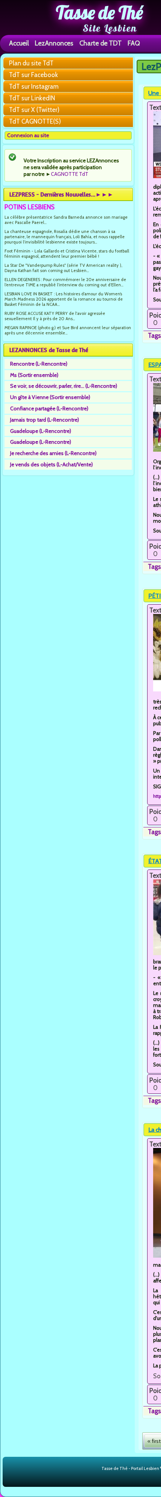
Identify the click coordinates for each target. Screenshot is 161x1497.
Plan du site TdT (31, 63)
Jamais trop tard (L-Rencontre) (44, 419)
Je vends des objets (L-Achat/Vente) (51, 464)
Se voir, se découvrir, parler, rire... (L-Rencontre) (63, 386)
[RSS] (95, 1469)
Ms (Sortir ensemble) (34, 375)
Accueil (19, 43)
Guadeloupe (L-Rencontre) (40, 431)
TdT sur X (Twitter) (34, 109)
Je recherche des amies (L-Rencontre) (53, 453)
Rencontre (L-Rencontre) (38, 363)
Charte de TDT (100, 43)
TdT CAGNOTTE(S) (35, 121)
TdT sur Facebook (33, 75)
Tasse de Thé (99, 12)
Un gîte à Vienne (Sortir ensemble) (50, 397)
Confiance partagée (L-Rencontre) (49, 408)
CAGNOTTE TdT (69, 174)
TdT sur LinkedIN (32, 98)
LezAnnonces (54, 43)
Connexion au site (28, 135)
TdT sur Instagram (33, 86)
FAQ (134, 43)
